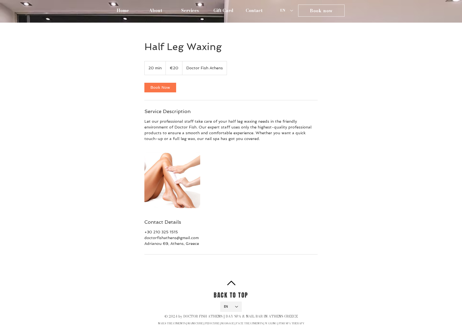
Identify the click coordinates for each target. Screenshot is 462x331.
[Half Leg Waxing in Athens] (172, 180)
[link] (160, 87)
